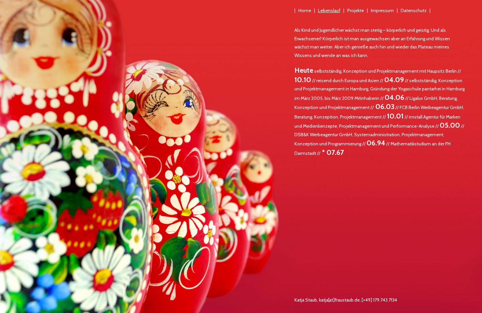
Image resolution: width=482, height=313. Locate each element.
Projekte (355, 10)
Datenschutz (414, 10)
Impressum (382, 10)
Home (304, 10)
